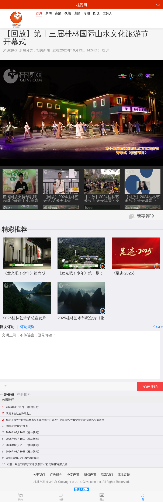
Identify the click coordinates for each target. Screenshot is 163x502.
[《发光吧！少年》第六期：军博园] (27, 267)
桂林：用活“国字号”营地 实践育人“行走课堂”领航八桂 (37, 464)
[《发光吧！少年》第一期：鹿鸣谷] (81, 267)
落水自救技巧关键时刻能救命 (22, 457)
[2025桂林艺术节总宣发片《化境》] (27, 312)
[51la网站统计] (81, 489)
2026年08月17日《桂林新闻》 (23, 407)
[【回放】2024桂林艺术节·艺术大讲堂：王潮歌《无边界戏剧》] (61, 191)
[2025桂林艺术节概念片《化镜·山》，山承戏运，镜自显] (81, 312)
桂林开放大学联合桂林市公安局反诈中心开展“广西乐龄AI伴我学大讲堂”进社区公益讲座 (55, 419)
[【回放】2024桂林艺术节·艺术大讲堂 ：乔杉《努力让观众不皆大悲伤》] (142, 191)
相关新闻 (43, 50)
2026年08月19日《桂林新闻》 (23, 451)
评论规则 (27, 326)
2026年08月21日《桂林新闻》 (23, 445)
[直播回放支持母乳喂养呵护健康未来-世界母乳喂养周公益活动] (20, 191)
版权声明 (90, 474)
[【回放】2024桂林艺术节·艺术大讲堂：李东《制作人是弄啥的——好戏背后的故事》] (102, 191)
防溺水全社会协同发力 (18, 413)
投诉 (105, 50)
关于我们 (39, 474)
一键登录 (7, 394)
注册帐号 (24, 394)
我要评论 (146, 216)
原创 (14, 50)
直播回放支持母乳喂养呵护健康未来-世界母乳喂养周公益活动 (20, 201)
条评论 (159, 327)
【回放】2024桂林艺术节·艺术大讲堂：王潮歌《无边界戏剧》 (61, 201)
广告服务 (56, 474)
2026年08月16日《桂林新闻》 (23, 432)
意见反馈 (124, 474)
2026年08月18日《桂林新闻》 (23, 438)
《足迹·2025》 (124, 273)
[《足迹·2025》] (136, 267)
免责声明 (73, 474)
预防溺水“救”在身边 (17, 426)
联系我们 (107, 474)
